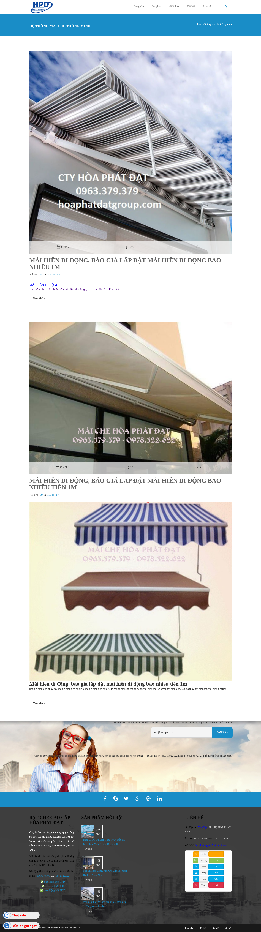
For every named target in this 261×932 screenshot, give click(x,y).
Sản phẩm (157, 6)
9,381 (216, 879)
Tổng (203, 885)
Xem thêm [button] (39, 298)
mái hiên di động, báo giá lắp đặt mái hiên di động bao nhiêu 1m (125, 264)
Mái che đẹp (53, 274)
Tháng (203, 872)
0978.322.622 (221, 838)
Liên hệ (207, 6)
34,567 (216, 885)
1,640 (216, 872)
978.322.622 (63, 875)
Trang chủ (139, 6)
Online (203, 854)
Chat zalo (19, 915)
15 (217, 860)
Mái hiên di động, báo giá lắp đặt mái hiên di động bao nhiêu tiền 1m (125, 484)
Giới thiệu (174, 6)
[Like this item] (196, 247)
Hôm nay (204, 860)
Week (203, 866)
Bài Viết (191, 6)
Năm (204, 879)
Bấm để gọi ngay (24, 926)
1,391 (216, 866)
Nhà (197, 24)
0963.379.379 (43, 875)
